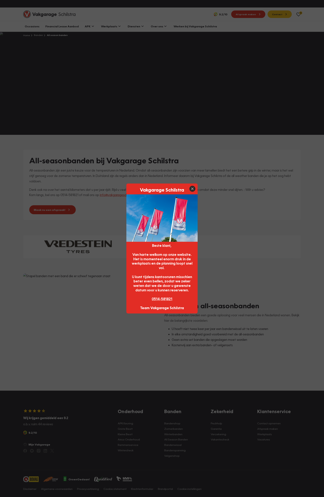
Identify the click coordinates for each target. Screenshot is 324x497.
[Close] (192, 189)
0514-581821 (162, 299)
